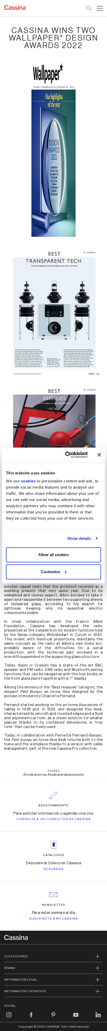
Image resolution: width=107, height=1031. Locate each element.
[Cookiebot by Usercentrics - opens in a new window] (66, 454)
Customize (50, 572)
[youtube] (76, 1017)
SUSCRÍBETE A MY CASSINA (53, 918)
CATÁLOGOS (53, 854)
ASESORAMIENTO (53, 805)
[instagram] (9, 1017)
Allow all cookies (53, 554)
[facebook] (31, 1017)
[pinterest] (53, 1017)
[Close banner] (99, 455)
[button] (99, 8)
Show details (79, 538)
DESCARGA (53, 868)
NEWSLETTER (53, 904)
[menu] (100, 8)
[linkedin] (98, 1017)
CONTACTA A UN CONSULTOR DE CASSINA (53, 819)
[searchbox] (89, 8)
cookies (28, 481)
